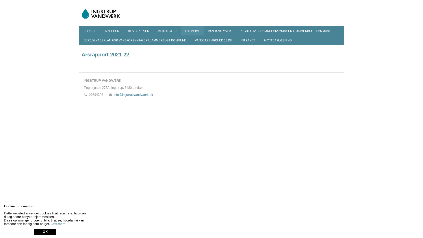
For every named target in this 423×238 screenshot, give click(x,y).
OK (45, 232)
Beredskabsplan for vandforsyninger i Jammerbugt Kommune (135, 40)
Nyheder (112, 31)
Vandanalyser (219, 31)
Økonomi (192, 31)
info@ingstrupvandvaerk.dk (133, 95)
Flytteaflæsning (278, 40)
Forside (90, 31)
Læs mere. (58, 224)
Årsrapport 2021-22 (105, 55)
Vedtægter (167, 31)
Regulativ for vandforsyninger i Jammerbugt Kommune (285, 31)
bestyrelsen (138, 31)
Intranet (248, 40)
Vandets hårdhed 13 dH (213, 40)
